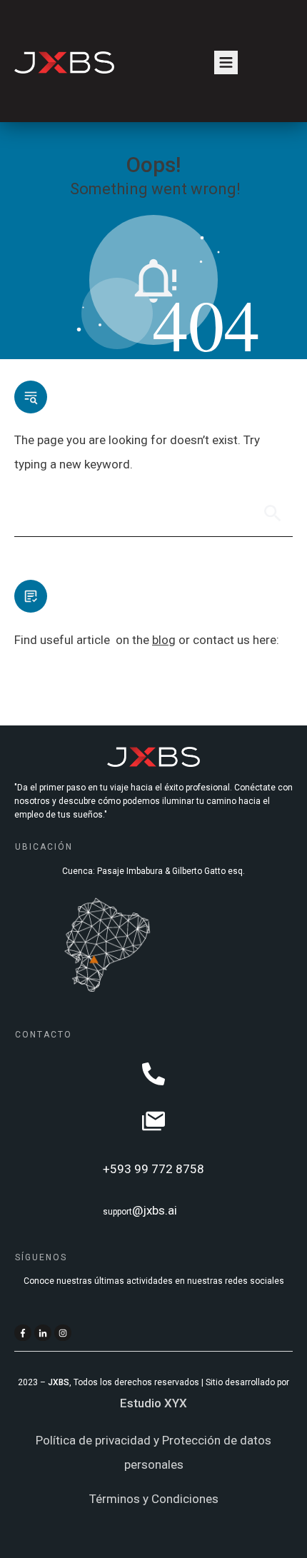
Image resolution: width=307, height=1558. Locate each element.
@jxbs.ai (154, 1210)
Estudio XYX (153, 1403)
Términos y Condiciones (153, 1499)
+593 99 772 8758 (153, 1169)
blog (164, 640)
